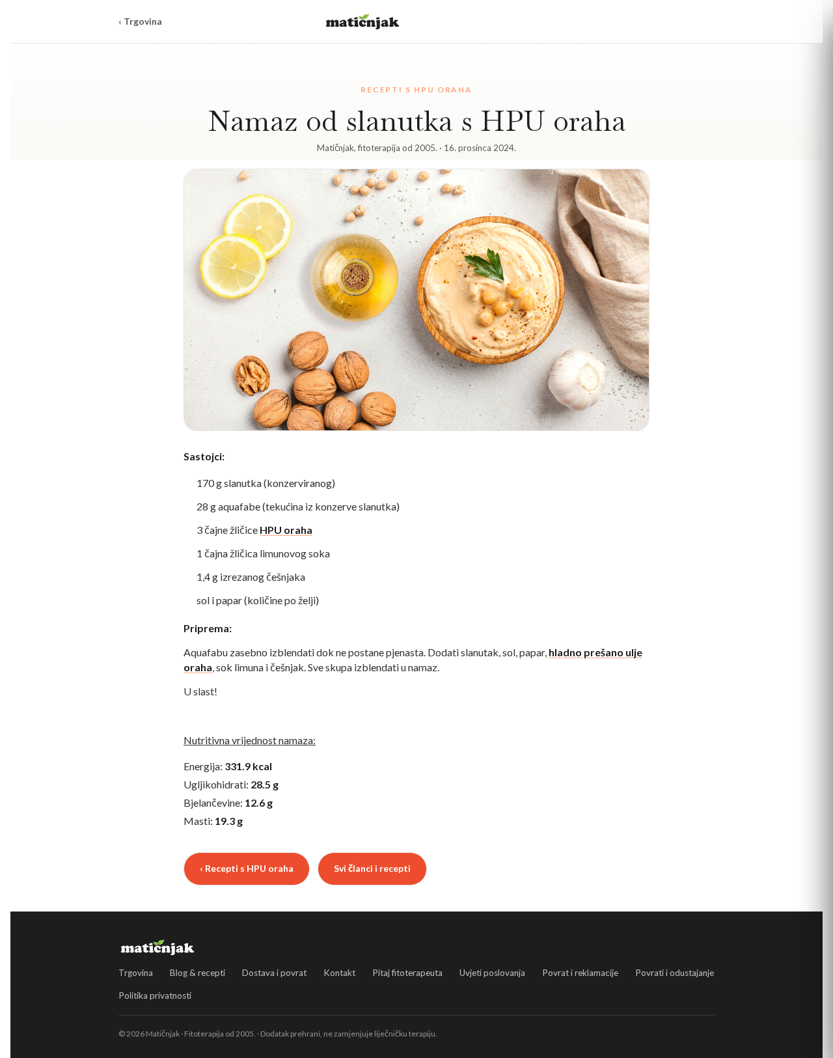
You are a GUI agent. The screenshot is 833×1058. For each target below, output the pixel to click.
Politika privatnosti (154, 995)
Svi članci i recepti (372, 868)
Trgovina (135, 973)
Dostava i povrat (274, 973)
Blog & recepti (197, 973)
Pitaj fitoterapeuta (407, 973)
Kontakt (339, 973)
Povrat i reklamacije (580, 973)
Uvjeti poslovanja (492, 973)
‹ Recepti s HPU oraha (247, 868)
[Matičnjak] (362, 21)
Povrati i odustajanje (674, 973)
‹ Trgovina (140, 21)
